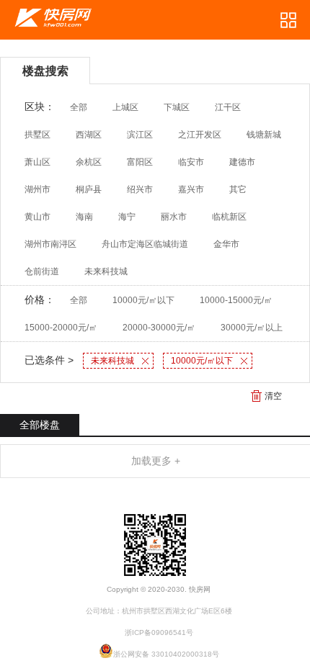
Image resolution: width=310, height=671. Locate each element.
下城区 (177, 107)
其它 (238, 189)
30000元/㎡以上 (252, 328)
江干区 (228, 107)
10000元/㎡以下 (143, 300)
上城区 (125, 107)
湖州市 (37, 189)
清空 (273, 396)
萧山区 (37, 162)
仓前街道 (42, 271)
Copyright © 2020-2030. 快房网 (159, 589)
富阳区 (140, 162)
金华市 (226, 244)
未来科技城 (106, 271)
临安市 (191, 162)
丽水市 (174, 217)
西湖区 (89, 135)
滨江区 (140, 135)
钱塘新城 (264, 135)
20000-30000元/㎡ (159, 328)
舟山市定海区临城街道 (145, 244)
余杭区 (89, 162)
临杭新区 (229, 217)
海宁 (127, 217)
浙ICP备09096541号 (159, 632)
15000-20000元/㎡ (61, 328)
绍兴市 (140, 189)
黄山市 (37, 217)
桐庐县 (89, 189)
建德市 (242, 162)
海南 (84, 217)
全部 (78, 107)
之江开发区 (199, 135)
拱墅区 (37, 135)
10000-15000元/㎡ (236, 300)
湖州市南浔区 (50, 244)
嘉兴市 (191, 189)
